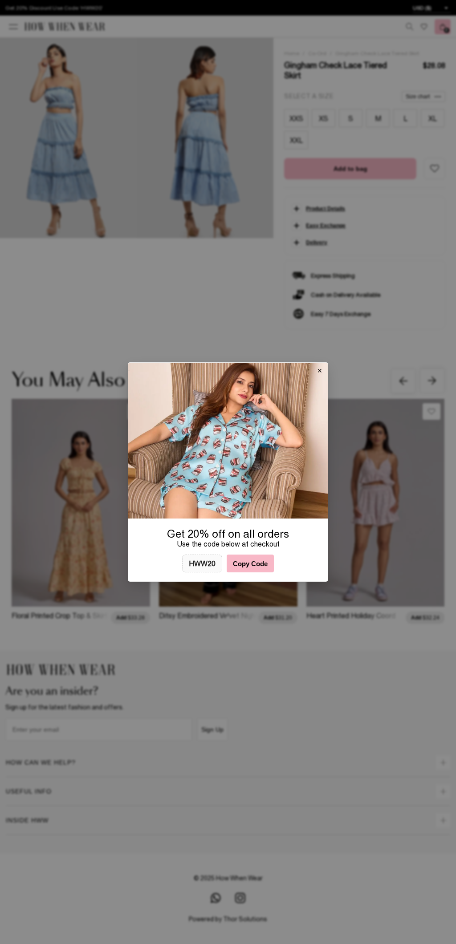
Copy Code (250, 563)
